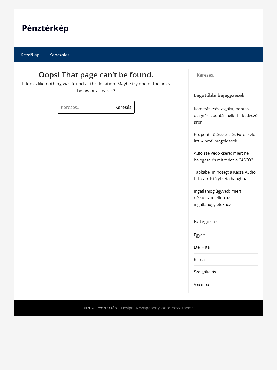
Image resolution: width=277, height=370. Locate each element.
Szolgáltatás (205, 271)
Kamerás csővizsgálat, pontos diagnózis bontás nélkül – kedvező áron (226, 115)
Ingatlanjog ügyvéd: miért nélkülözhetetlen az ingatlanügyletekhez (217, 197)
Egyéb (199, 235)
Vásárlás (201, 284)
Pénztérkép (45, 27)
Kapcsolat (59, 54)
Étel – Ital (202, 247)
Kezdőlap (30, 54)
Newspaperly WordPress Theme (165, 307)
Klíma (199, 259)
